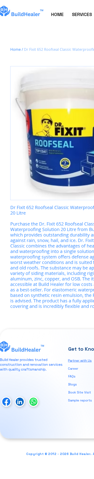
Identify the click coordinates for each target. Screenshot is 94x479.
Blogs (72, 384)
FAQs (72, 376)
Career (73, 368)
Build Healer (9, 360)
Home (15, 49)
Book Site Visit (79, 392)
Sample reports (80, 400)
